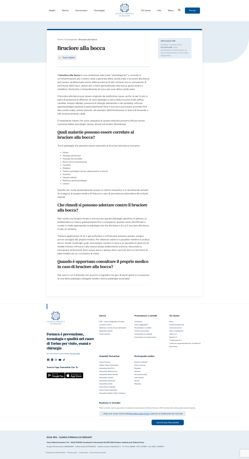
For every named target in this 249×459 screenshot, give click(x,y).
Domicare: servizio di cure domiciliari (112, 328)
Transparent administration (56, 452)
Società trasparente (176, 325)
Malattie (137, 368)
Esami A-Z (173, 337)
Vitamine (137, 384)
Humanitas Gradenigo (107, 387)
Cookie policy (83, 452)
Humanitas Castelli (106, 378)
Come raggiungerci (141, 325)
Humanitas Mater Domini (108, 374)
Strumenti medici (140, 374)
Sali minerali (139, 378)
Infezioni (137, 371)
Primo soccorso (140, 365)
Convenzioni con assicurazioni (145, 337)
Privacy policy (72, 452)
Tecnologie (99, 10)
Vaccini (136, 381)
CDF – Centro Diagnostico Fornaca (111, 322)
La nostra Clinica (105, 325)
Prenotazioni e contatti (142, 328)
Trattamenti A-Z (175, 340)
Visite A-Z (173, 334)
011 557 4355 (75, 354)
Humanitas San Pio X (107, 368)
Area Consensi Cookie (98, 452)
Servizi (65, 10)
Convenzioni (81, 10)
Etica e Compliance (176, 331)
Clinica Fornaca (104, 362)
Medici (52, 10)
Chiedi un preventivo (141, 331)
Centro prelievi (104, 334)
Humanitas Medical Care (108, 371)
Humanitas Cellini (105, 384)
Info (159, 10)
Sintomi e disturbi (140, 362)
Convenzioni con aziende (143, 334)
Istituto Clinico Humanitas (108, 365)
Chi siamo (146, 10)
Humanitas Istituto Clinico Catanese (112, 393)
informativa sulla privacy (139, 413)
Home (60, 39)
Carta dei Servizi (175, 328)
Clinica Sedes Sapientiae (108, 390)
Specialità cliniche (106, 331)
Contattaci (138, 322)
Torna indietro (69, 57)
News (171, 10)
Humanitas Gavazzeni (107, 381)
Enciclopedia (71, 39)
